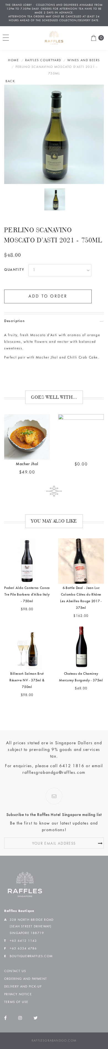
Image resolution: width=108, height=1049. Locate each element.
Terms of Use (16, 990)
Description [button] (14, 310)
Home (13, 48)
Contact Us (15, 959)
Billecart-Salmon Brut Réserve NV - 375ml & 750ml (27, 669)
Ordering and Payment (25, 967)
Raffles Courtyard (43, 48)
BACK (10, 69)
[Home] (25, 873)
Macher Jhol (27, 453)
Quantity (14, 258)
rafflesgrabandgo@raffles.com (54, 761)
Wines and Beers (83, 48)
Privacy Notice (18, 982)
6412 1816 (71, 754)
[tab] (54, 310)
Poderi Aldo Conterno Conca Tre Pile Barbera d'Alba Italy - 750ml (27, 583)
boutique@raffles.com (31, 944)
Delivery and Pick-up (23, 975)
